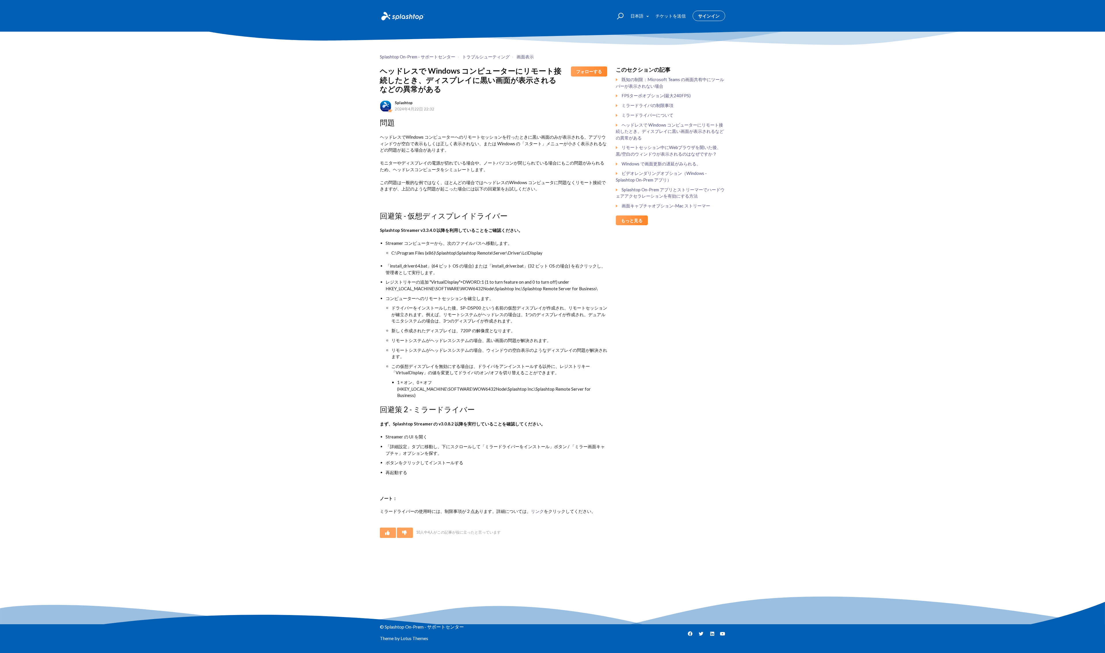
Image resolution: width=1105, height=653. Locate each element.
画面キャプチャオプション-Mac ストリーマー (666, 205)
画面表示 (525, 56)
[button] (618, 15)
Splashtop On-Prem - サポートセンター (417, 56)
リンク (537, 511)
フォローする (589, 71)
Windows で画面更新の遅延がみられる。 (661, 163)
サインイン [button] (709, 15)
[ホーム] (402, 16)
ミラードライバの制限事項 (647, 105)
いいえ (405, 533)
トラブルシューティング (486, 56)
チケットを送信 (671, 15)
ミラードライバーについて (647, 115)
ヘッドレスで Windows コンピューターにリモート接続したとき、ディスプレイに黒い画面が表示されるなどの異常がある (670, 131)
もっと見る (632, 220)
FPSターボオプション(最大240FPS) (656, 95)
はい (388, 533)
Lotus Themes (414, 638)
